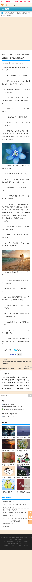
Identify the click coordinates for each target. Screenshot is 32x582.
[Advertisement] (16, 34)
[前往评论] (30, 517)
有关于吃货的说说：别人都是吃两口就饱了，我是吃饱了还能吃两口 (24, 385)
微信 (29, 1)
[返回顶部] (30, 521)
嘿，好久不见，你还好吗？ (10, 510)
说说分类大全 (9, 1)
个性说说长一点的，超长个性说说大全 (24, 383)
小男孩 (16, 547)
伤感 (21, 1)
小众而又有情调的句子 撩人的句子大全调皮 (14, 512)
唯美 (6, 13)
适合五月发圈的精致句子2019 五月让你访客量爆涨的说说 (9, 385)
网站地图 (15, 539)
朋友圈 (16, 1)
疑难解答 (20, 539)
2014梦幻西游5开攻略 (8, 507)
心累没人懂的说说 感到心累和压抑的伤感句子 (15, 504)
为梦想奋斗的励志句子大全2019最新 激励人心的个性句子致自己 (24, 380)
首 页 (2, 1)
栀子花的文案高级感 (8, 524)
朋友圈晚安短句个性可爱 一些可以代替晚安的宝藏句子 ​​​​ (9, 388)
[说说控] (16, 5)
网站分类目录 (24, 537)
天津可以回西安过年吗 (23, 377)
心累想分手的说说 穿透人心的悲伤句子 (9, 377)
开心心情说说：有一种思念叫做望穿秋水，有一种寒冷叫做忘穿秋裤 (24, 388)
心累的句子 (6, 526)
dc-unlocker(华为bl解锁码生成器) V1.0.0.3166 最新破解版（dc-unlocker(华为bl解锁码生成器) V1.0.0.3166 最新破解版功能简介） (16, 521)
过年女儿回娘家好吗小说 (8, 383)
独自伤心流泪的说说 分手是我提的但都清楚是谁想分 (16, 518)
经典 (25, 1)
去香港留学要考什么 (8, 515)
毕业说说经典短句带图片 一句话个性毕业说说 (9, 380)
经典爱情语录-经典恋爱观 (9, 501)
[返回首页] (30, 513)
